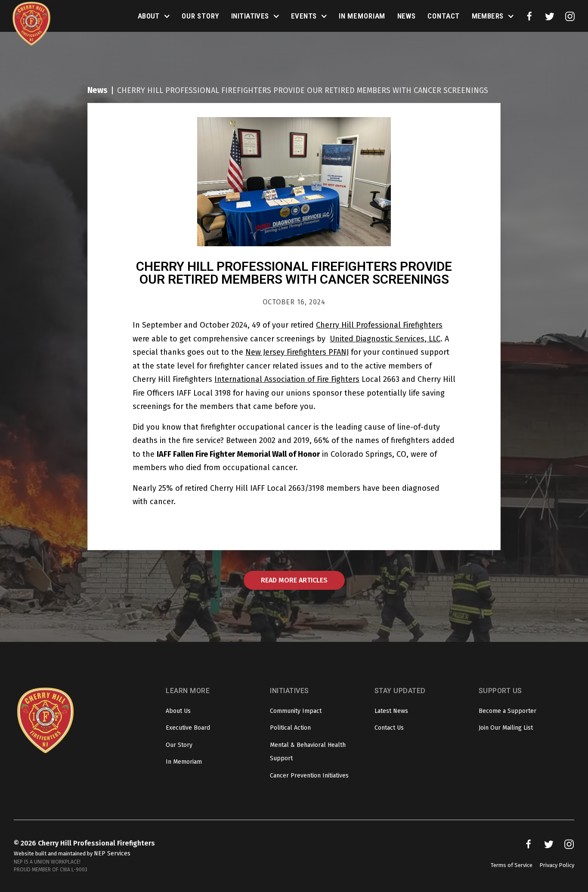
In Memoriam (362, 16)
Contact (443, 16)
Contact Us (389, 727)
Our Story (201, 16)
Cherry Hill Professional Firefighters (379, 325)
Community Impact (296, 711)
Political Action (290, 727)
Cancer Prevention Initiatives (309, 775)
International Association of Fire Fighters (286, 379)
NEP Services (112, 853)
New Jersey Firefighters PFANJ (297, 352)
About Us (178, 711)
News (406, 16)
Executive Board (188, 727)
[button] (154, 16)
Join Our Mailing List (506, 727)
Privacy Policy (556, 865)
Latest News (391, 711)
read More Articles (294, 580)
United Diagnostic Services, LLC (385, 339)
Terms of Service (511, 865)
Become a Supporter (507, 711)
